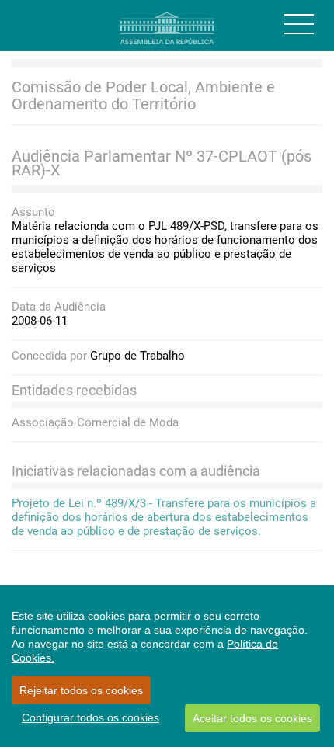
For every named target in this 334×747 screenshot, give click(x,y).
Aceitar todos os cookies (252, 718)
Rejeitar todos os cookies (81, 690)
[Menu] (299, 24)
